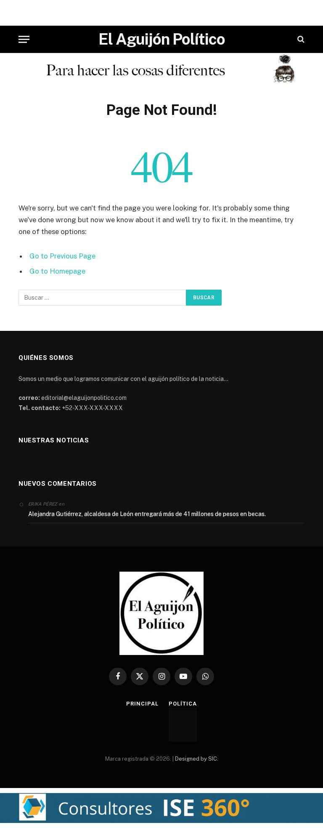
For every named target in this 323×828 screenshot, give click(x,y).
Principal (142, 703)
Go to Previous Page (62, 256)
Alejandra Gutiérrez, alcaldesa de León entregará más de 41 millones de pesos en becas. (147, 514)
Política (182, 703)
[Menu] (24, 39)
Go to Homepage (57, 271)
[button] (161, 808)
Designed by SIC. (196, 759)
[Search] (300, 39)
